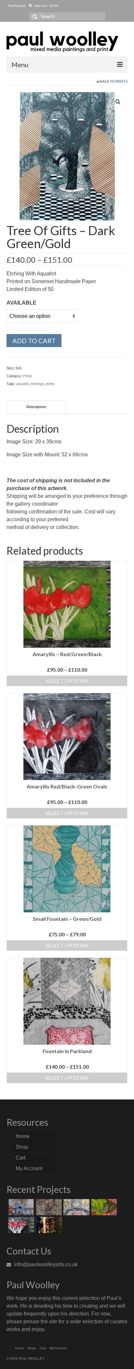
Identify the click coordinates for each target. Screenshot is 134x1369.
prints (50, 384)
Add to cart (34, 340)
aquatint (22, 384)
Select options (67, 681)
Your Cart (45, 5)
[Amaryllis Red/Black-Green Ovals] (20, 1225)
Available (21, 303)
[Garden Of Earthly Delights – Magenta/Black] (48, 1207)
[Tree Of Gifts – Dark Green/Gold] (67, 156)
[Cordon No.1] (103, 1207)
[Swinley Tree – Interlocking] (48, 1225)
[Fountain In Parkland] (75, 1207)
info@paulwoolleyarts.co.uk (45, 1264)
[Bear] (20, 1207)
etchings (37, 384)
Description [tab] (36, 407)
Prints (121, 81)
